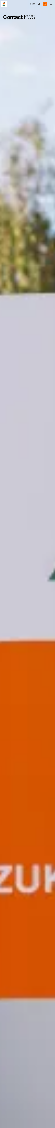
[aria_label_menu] (50, 3)
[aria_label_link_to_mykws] (45, 4)
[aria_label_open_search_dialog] (38, 3)
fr (34, 4)
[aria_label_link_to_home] (4, 4)
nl (30, 4)
